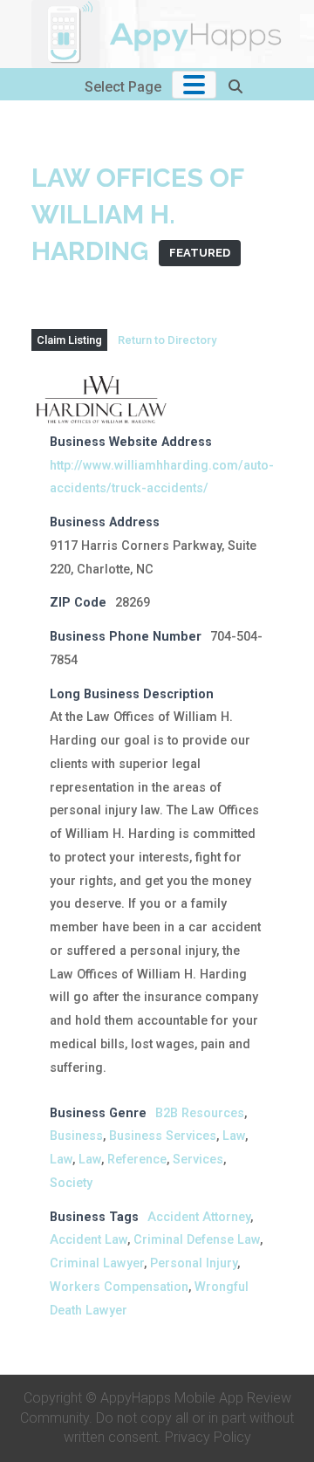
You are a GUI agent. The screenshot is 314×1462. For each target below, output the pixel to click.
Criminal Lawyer (97, 1263)
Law (233, 1136)
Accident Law (88, 1239)
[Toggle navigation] (194, 85)
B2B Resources (199, 1113)
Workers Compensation (119, 1287)
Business (76, 1136)
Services (198, 1159)
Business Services (162, 1136)
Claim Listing (69, 340)
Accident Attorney (198, 1217)
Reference (137, 1159)
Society (71, 1183)
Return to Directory (167, 340)
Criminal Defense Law (196, 1239)
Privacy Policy (208, 1437)
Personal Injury (193, 1263)
